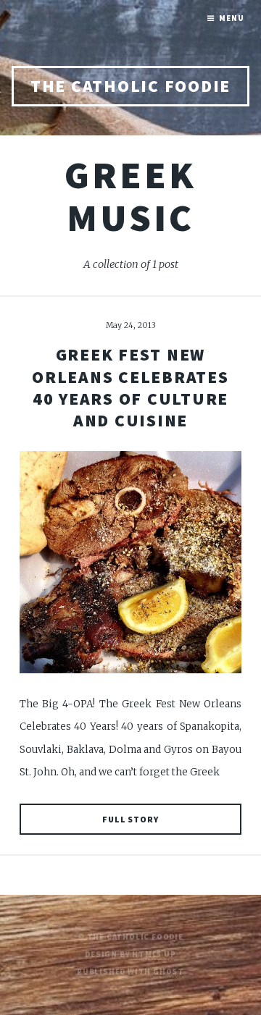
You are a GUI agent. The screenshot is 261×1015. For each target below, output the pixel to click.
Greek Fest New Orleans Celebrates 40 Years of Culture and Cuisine (130, 387)
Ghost (168, 972)
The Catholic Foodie (130, 85)
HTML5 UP (153, 954)
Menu (231, 18)
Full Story (130, 819)
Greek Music (130, 196)
